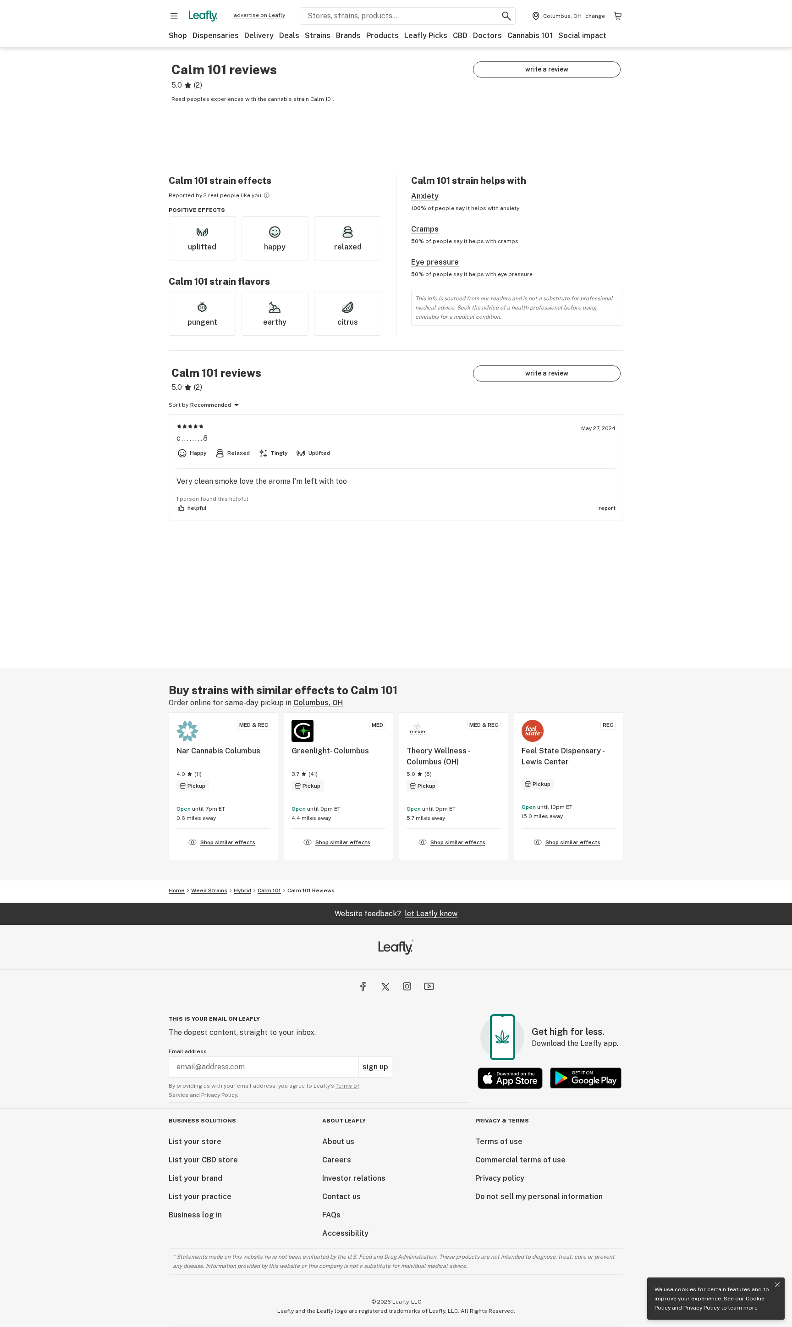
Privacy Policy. (219, 1095)
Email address (188, 1051)
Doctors (487, 35)
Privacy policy (499, 1178)
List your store (195, 1141)
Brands (348, 35)
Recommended (210, 405)
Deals (289, 35)
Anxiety (425, 196)
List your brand (195, 1178)
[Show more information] (266, 195)
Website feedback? (396, 913)
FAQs (331, 1215)
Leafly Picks (425, 35)
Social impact (582, 35)
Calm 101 (269, 890)
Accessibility (345, 1233)
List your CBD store (203, 1160)
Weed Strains (209, 890)
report (607, 508)
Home (177, 890)
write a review (546, 69)
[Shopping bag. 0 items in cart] (617, 16)
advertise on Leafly (259, 15)
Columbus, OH (318, 702)
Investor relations (353, 1178)
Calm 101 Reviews (311, 890)
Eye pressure (435, 262)
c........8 (192, 438)
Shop (178, 35)
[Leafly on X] (385, 986)
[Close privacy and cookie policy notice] (777, 1284)
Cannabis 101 (530, 35)
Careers (336, 1160)
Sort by (178, 405)
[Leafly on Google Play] (586, 1078)
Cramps (425, 229)
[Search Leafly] (506, 16)
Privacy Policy (701, 1308)
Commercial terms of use (520, 1160)
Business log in (195, 1215)
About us (338, 1141)
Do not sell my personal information (539, 1196)
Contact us (341, 1196)
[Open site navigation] (174, 16)
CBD (460, 35)
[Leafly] (203, 16)
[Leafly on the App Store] (510, 1078)
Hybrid (242, 890)
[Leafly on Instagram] (407, 986)
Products (382, 35)
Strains (317, 35)
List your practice (200, 1196)
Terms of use (498, 1141)
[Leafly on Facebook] (363, 986)
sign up (375, 1066)
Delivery (259, 35)
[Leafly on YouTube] (429, 986)
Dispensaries (215, 35)
